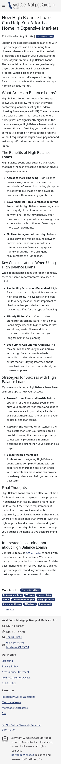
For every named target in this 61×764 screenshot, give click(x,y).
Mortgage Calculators (15, 708)
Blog (4, 713)
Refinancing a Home (12, 595)
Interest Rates (44, 595)
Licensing (7, 661)
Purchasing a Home (45, 36)
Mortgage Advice (46, 599)
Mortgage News (11, 702)
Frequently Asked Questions (18, 697)
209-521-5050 (33, 553)
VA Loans (29, 595)
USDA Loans (30, 604)
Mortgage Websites (23, 755)
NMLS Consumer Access (16, 677)
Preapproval (45, 604)
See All (10, 609)
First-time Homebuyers (23, 599)
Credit (6, 599)
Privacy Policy (10, 666)
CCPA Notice (9, 683)
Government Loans (12, 604)
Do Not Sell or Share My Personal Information (21, 727)
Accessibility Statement (15, 672)
